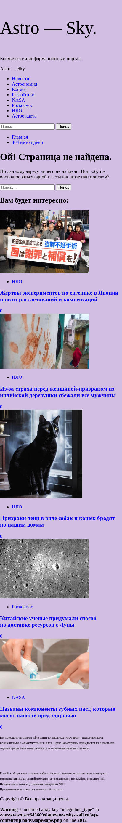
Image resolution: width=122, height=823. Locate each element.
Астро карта (24, 115)
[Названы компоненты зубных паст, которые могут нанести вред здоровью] (44, 687)
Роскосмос (22, 105)
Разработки (23, 94)
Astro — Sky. (48, 28)
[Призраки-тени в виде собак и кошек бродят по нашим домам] (41, 496)
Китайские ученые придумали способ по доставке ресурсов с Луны (48, 621)
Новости (20, 78)
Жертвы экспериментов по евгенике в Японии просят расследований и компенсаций (59, 296)
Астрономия (24, 83)
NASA (18, 99)
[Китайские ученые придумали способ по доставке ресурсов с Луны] (44, 596)
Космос (19, 89)
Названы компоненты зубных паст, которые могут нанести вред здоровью (57, 712)
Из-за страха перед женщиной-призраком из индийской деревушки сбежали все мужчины (58, 392)
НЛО (17, 110)
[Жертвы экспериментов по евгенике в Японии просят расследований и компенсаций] (44, 271)
